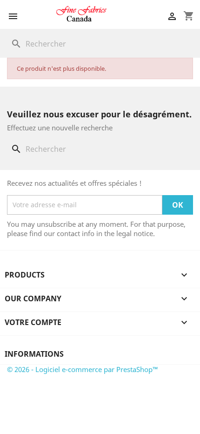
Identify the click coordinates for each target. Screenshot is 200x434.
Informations (34, 354)
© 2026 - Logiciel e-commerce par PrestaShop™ (82, 369)
